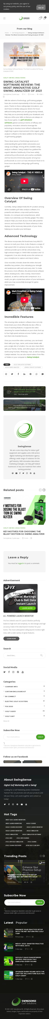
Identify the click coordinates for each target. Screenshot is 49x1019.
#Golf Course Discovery (14, 827)
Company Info (25, 686)
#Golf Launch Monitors (14, 831)
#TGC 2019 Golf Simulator (14, 842)
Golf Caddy (25, 711)
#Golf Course (31, 823)
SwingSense (7, 94)
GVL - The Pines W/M (21, 394)
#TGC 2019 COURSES (23, 838)
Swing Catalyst (33, 357)
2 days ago (18, 949)
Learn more (41, 5)
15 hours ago (11, 882)
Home (7, 33)
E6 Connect (25, 696)
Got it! (41, 8)
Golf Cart (25, 716)
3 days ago (18, 965)
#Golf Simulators (12, 834)
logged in (21, 563)
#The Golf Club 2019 (32, 845)
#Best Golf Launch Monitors (15, 820)
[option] (24, 516)
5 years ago (15, 94)
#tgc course (32, 842)
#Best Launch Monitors (14, 823)
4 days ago (18, 979)
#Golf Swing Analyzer (12, 367)
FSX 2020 (25, 706)
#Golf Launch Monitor (35, 827)
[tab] (8, 922)
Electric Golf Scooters (25, 701)
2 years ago (15, 538)
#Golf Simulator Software (22, 364)
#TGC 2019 (9, 838)
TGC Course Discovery (25, 389)
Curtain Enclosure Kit (25, 691)
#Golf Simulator (32, 831)
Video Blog (29, 403)
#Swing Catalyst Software (32, 367)
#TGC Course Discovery (13, 845)
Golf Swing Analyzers (18, 33)
